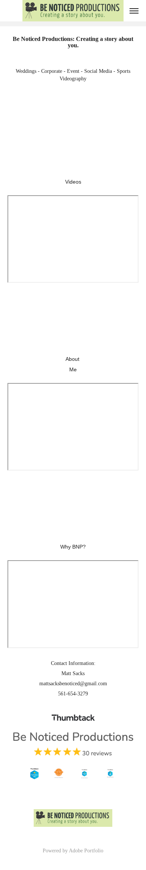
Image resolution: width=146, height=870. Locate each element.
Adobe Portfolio (86, 850)
